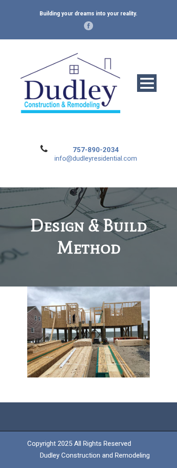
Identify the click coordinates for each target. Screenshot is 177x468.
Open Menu (147, 83)
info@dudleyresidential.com (95, 158)
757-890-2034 (96, 150)
